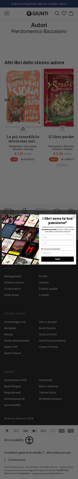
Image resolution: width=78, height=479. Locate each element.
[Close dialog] (73, 216)
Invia (57, 259)
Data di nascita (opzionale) (50, 249)
